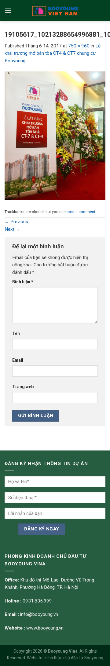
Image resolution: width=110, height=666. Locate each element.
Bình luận (22, 281)
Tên (16, 333)
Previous (16, 221)
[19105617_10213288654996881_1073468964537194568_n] (55, 135)
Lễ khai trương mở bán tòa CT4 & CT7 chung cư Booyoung (53, 53)
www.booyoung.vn (45, 628)
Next (12, 229)
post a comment (81, 212)
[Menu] (8, 10)
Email (17, 360)
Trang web (23, 386)
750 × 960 (79, 46)
